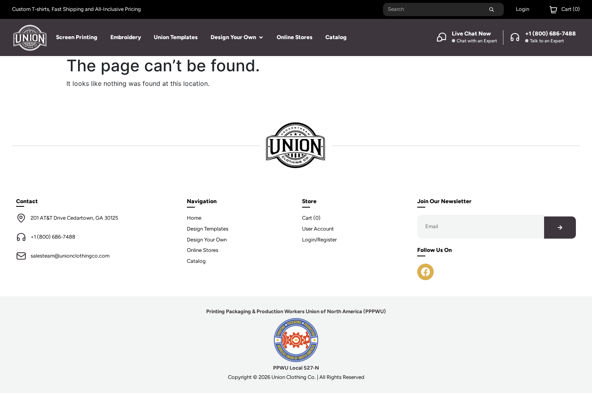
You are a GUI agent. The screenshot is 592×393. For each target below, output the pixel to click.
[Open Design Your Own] (261, 37)
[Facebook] (425, 272)
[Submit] (492, 9)
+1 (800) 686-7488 (53, 237)
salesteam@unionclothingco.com (70, 256)
